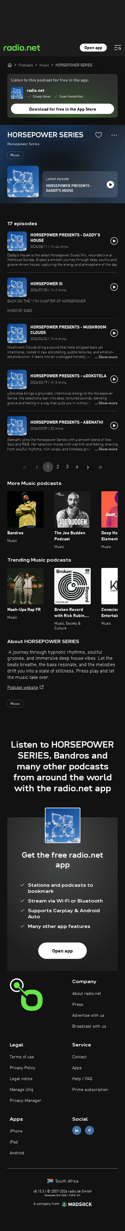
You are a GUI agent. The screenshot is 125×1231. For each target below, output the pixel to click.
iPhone (16, 1131)
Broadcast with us (89, 1026)
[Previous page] (37, 467)
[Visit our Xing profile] (89, 1130)
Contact (79, 1057)
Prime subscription (90, 1090)
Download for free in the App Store (62, 109)
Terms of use (22, 1057)
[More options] (114, 135)
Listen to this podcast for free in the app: (50, 80)
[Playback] (110, 184)
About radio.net (86, 994)
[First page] (25, 467)
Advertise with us (88, 1015)
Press (77, 1004)
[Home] (9, 64)
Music (15, 155)
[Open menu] (117, 47)
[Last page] (100, 467)
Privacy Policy (22, 1068)
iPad (14, 1142)
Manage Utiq (21, 1090)
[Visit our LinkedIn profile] (76, 1130)
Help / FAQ (82, 1079)
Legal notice (21, 1079)
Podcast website (22, 688)
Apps (77, 1068)
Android (17, 1153)
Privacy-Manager (25, 1101)
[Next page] (88, 467)
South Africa (66, 1181)
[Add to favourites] (98, 135)
